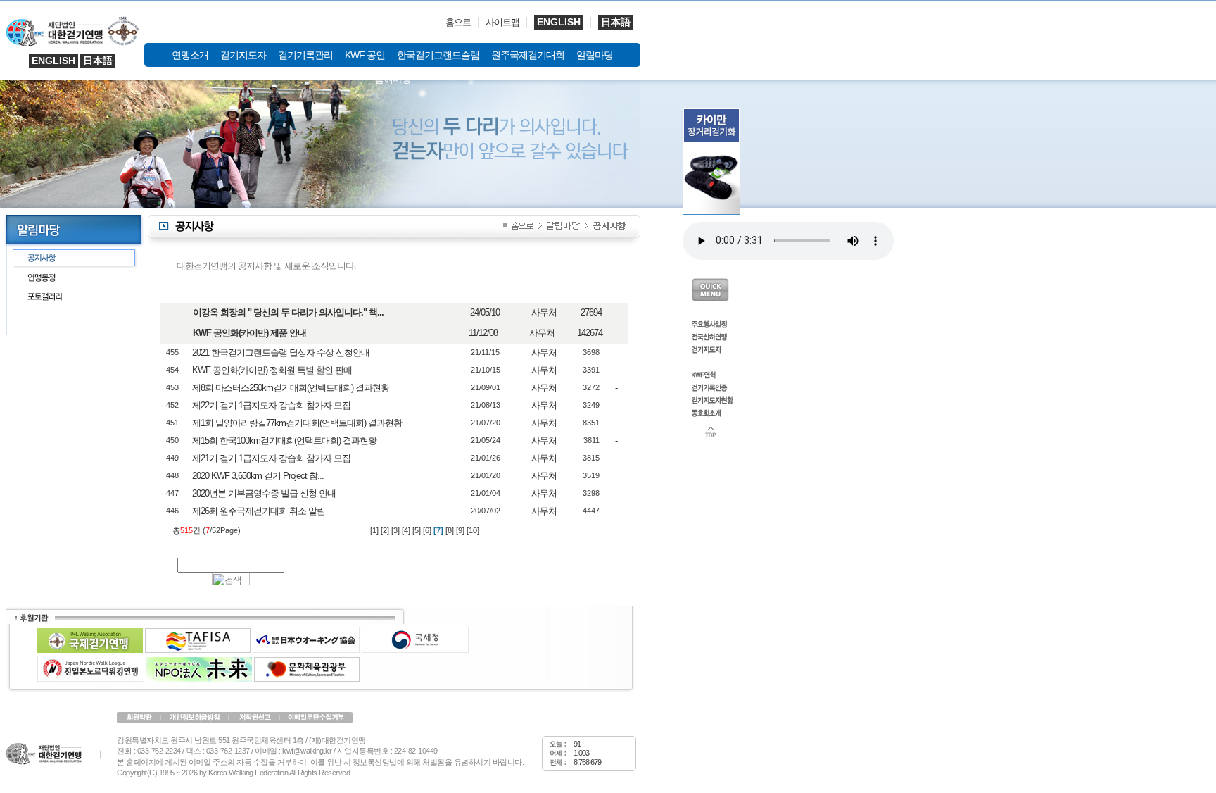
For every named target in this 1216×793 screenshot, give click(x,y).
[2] (385, 530)
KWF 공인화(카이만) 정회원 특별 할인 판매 (272, 370)
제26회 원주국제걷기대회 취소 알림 (258, 511)
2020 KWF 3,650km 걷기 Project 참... (258, 475)
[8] (449, 530)
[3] (395, 530)
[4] (406, 530)
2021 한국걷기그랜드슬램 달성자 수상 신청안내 (280, 352)
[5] (416, 530)
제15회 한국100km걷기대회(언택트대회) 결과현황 (284, 440)
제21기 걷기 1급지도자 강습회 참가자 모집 (271, 458)
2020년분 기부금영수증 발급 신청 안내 (264, 493)
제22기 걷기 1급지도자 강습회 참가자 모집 (271, 405)
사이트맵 (502, 22)
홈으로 (458, 22)
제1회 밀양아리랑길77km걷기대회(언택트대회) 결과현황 (297, 423)
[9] (460, 530)
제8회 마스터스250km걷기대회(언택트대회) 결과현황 (290, 387)
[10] (473, 530)
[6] (427, 530)
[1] (374, 530)
